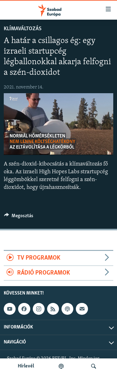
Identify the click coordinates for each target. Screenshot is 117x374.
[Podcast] (67, 309)
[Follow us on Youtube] (10, 309)
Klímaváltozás (22, 29)
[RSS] (53, 309)
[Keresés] (93, 366)
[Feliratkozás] (82, 309)
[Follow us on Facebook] (24, 309)
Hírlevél (26, 366)
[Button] (18, 217)
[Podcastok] (61, 366)
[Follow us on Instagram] (39, 309)
